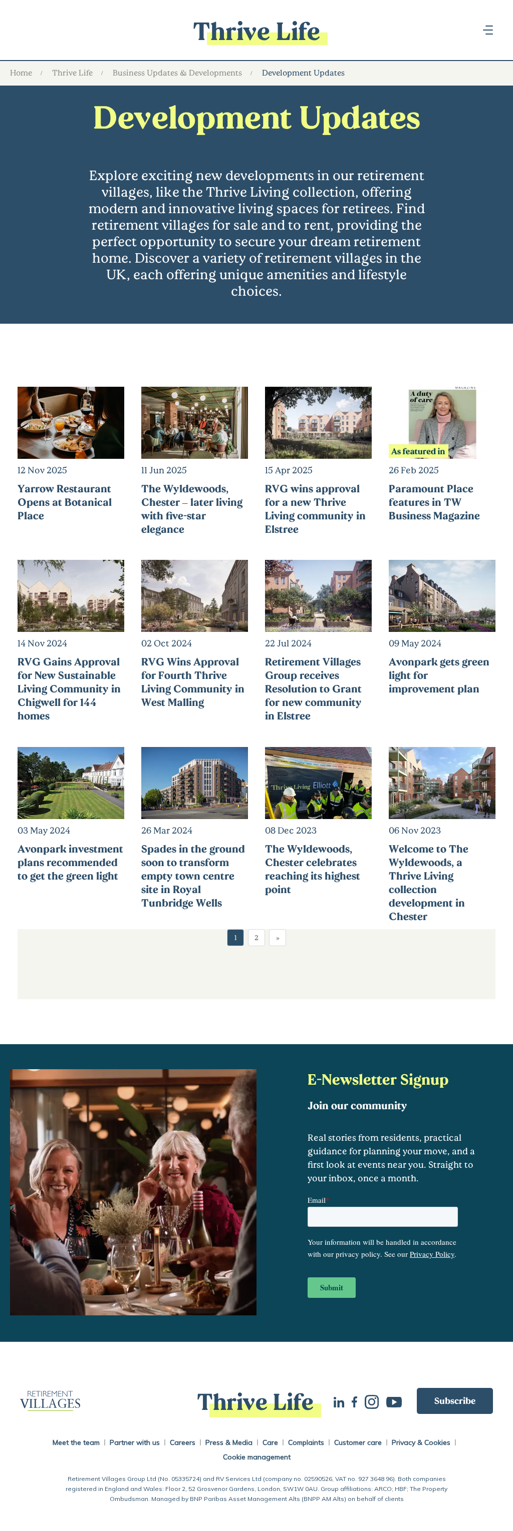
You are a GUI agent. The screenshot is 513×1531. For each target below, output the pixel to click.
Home (21, 72)
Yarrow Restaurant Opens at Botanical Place (65, 501)
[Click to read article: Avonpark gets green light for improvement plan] (442, 624)
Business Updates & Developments (177, 72)
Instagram (375, 1401)
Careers (182, 1442)
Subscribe (454, 1400)
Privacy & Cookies (421, 1442)
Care (270, 1442)
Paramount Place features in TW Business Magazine (434, 501)
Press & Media (228, 1442)
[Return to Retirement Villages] (98, 1401)
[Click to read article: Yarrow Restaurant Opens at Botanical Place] (71, 451)
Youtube (397, 1401)
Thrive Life (72, 72)
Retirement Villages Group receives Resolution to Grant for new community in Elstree (313, 688)
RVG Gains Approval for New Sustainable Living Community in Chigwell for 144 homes (69, 688)
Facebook (358, 1401)
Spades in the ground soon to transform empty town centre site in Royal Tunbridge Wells (193, 875)
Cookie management (257, 1456)
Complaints (306, 1442)
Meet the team (76, 1442)
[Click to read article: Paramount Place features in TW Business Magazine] (442, 451)
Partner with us (135, 1442)
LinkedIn (343, 1401)
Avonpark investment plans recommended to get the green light (70, 862)
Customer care (358, 1442)
